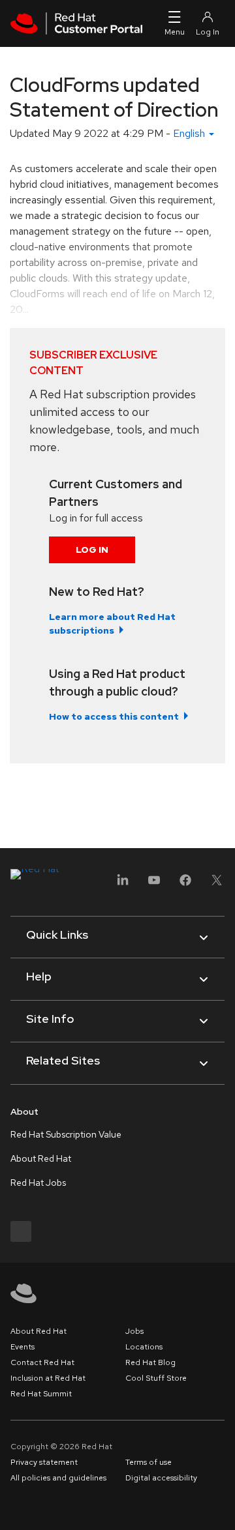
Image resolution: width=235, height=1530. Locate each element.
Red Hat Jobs (38, 1182)
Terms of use (148, 1462)
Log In (92, 549)
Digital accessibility (161, 1478)
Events (22, 1347)
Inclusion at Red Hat (48, 1378)
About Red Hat (40, 1158)
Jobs (134, 1331)
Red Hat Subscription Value (65, 1134)
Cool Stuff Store (156, 1378)
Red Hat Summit (41, 1394)
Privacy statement (44, 1462)
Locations (144, 1347)
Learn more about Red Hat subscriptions (112, 623)
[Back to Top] (220, 1506)
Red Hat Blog (150, 1362)
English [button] (190, 133)
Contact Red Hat (42, 1362)
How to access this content (114, 716)
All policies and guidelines (58, 1478)
